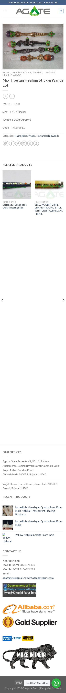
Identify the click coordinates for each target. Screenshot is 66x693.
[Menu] (5, 11)
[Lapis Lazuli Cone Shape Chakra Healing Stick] (17, 184)
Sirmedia (56, 688)
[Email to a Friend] (24, 143)
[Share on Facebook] (12, 143)
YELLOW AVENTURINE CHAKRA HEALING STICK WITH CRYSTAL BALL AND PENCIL (49, 209)
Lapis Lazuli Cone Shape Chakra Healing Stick (15, 206)
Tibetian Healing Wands (47, 135)
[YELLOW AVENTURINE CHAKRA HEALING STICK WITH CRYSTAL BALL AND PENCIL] (49, 184)
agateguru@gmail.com (16, 577)
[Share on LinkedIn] (36, 143)
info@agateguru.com (41, 577)
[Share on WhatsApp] (5, 143)
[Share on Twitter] (18, 143)
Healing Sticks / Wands (27, 72)
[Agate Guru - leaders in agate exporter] (33, 11)
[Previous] (2, 307)
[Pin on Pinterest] (30, 143)
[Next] (63, 307)
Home (6, 72)
